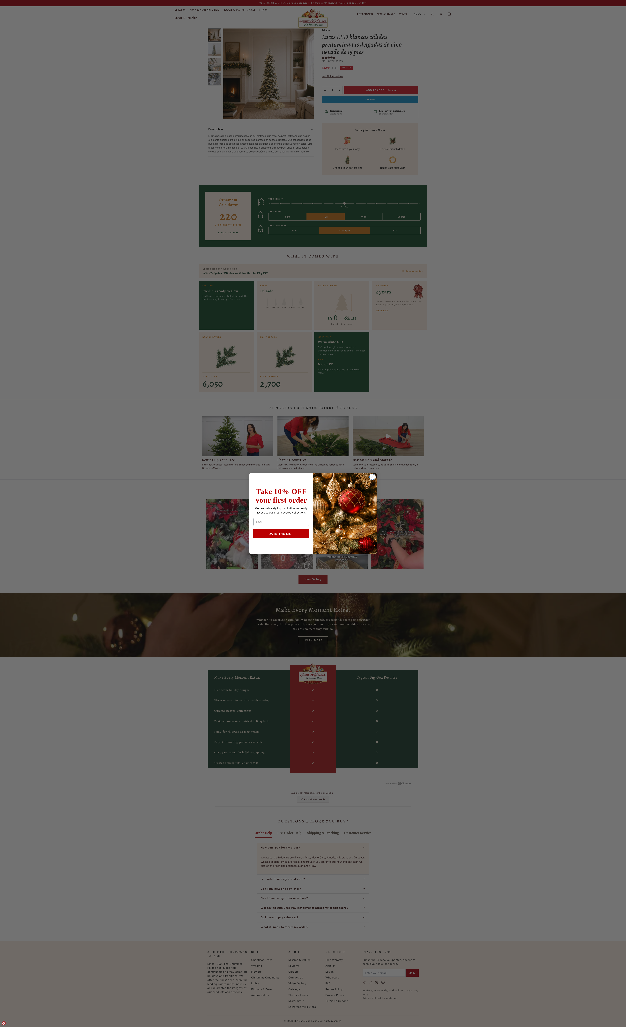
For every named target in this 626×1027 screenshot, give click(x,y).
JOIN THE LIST (281, 534)
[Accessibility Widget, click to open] (4, 1023)
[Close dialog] (372, 477)
